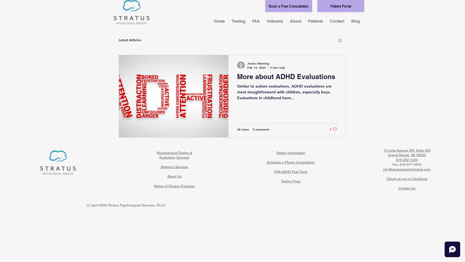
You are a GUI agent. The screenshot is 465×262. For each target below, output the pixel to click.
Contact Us (406, 188)
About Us (174, 176)
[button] (340, 40)
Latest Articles (130, 40)
